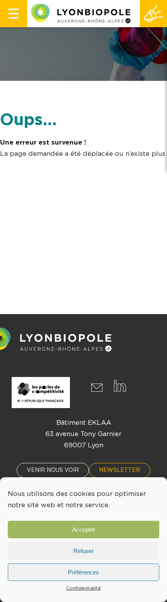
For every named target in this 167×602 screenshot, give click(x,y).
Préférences (83, 572)
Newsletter (119, 470)
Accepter (83, 529)
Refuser (83, 551)
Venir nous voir (53, 470)
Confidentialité (83, 588)
